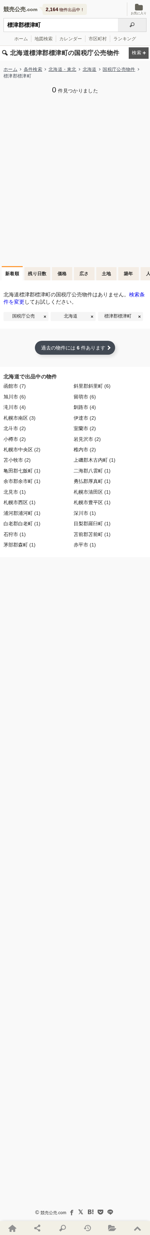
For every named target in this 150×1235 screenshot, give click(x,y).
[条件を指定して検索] (62, 1228)
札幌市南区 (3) (19, 418)
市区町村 (98, 38)
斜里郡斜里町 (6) (92, 386)
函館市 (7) (14, 386)
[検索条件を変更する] (139, 53)
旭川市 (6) (14, 397)
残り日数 (37, 273)
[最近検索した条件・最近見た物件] (87, 1228)
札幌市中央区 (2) (21, 449)
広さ (84, 273)
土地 (106, 273)
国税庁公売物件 (119, 69)
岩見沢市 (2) (87, 439)
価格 (62, 273)
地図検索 (44, 38)
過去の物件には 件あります (73, 348)
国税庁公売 (23, 316)
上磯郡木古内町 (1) (94, 460)
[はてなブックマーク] (90, 1212)
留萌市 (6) (85, 397)
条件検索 (33, 69)
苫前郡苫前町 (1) (92, 534)
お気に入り (139, 13)
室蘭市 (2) (85, 428)
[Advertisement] (75, 179)
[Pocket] (100, 1212)
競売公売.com (53, 1212)
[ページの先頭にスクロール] (137, 1228)
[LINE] (110, 1212)
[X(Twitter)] (80, 1212)
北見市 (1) (14, 492)
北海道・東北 (62, 69)
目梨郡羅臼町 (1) (92, 523)
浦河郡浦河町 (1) (21, 513)
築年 (128, 273)
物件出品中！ (65, 9)
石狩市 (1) (14, 534)
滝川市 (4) (14, 407)
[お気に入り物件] (112, 1228)
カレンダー (70, 38)
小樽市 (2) (14, 439)
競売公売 (14, 9)
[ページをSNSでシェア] (37, 1228)
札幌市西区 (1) (19, 502)
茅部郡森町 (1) (19, 544)
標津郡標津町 (118, 316)
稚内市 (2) (85, 449)
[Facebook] (71, 1212)
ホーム (21, 38)
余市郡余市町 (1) (21, 481)
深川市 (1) (85, 513)
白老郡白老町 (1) (21, 523)
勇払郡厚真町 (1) (92, 481)
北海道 (90, 69)
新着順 (12, 273)
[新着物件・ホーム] (12, 1228)
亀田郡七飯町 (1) (21, 471)
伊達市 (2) (85, 418)
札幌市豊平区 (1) (92, 502)
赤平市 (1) (85, 544)
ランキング (124, 38)
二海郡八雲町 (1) (92, 471)
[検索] (132, 25)
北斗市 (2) (14, 428)
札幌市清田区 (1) (92, 492)
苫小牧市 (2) (17, 460)
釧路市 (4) (85, 407)
